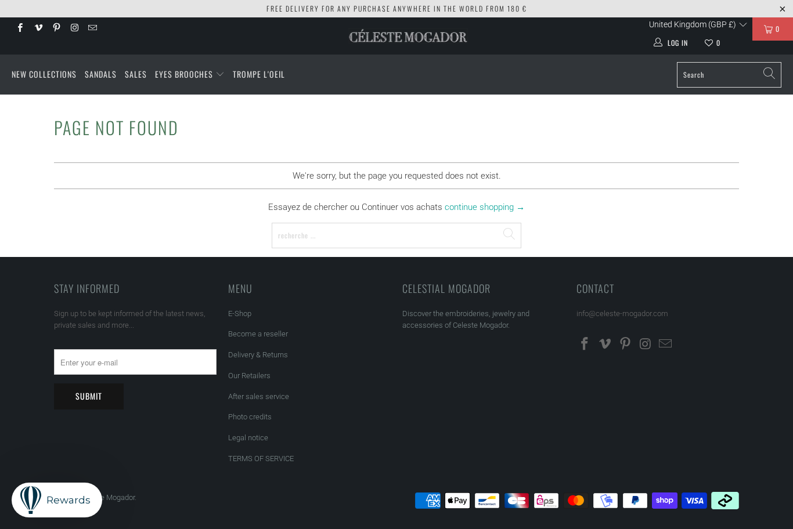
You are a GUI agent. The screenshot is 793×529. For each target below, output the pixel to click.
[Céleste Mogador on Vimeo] (37, 29)
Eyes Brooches (184, 74)
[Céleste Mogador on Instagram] (74, 29)
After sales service (258, 396)
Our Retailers (249, 375)
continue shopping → (485, 207)
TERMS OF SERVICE (261, 458)
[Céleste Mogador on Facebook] (19, 29)
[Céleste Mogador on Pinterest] (56, 29)
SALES (136, 74)
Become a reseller (258, 333)
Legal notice (248, 437)
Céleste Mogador (107, 497)
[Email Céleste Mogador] (92, 29)
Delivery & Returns (258, 354)
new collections (44, 74)
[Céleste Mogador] (408, 36)
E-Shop (239, 313)
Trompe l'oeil (259, 74)
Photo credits (250, 416)
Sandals (101, 74)
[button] (698, 24)
